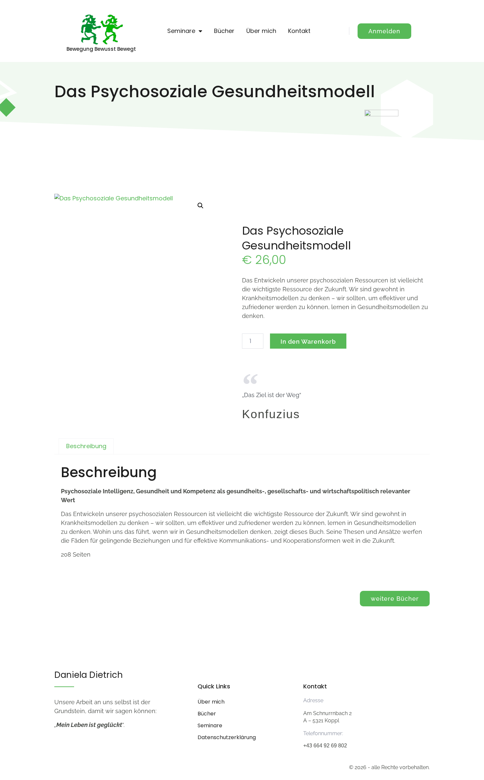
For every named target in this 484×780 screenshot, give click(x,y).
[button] (200, 206)
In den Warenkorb (308, 341)
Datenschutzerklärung (227, 737)
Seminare (181, 31)
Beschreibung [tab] (86, 446)
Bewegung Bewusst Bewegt (101, 48)
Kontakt (299, 31)
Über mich (261, 31)
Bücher (224, 31)
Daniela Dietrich (88, 675)
